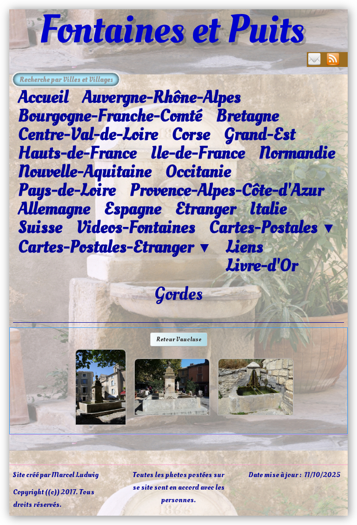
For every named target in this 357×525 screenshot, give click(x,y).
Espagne (132, 208)
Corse (191, 134)
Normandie (297, 153)
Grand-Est (259, 134)
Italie (268, 208)
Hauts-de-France (77, 153)
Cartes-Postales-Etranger (115, 247)
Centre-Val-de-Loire (88, 134)
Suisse (40, 227)
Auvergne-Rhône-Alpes (161, 97)
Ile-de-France (198, 153)
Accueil (43, 97)
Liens (244, 247)
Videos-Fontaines (135, 227)
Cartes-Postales (272, 228)
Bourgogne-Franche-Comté (110, 115)
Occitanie (198, 171)
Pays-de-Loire (67, 190)
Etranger (205, 208)
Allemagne (54, 208)
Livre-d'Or (262, 265)
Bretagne (247, 115)
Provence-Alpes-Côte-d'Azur (227, 190)
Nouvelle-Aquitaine (85, 171)
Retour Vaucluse (178, 339)
